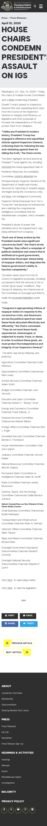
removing (6, 167)
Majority (9, 791)
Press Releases (18, 18)
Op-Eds (5, 732)
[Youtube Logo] (18, 810)
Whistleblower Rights (11, 777)
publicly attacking (24, 176)
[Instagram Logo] (25, 810)
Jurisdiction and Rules (12, 693)
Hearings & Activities (18, 752)
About (6, 686)
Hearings (6, 759)
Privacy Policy (13, 801)
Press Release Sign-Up (12, 743)
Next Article (14, 652)
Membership (7, 698)
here (9, 580)
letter (11, 99)
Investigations (8, 782)
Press (5, 18)
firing (8, 196)
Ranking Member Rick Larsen (15, 710)
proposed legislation (22, 297)
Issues (5, 771)
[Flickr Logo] (32, 810)
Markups (6, 765)
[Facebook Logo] (4, 810)
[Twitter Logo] (11, 810)
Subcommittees (9, 704)
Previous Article (22, 643)
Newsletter (7, 738)
